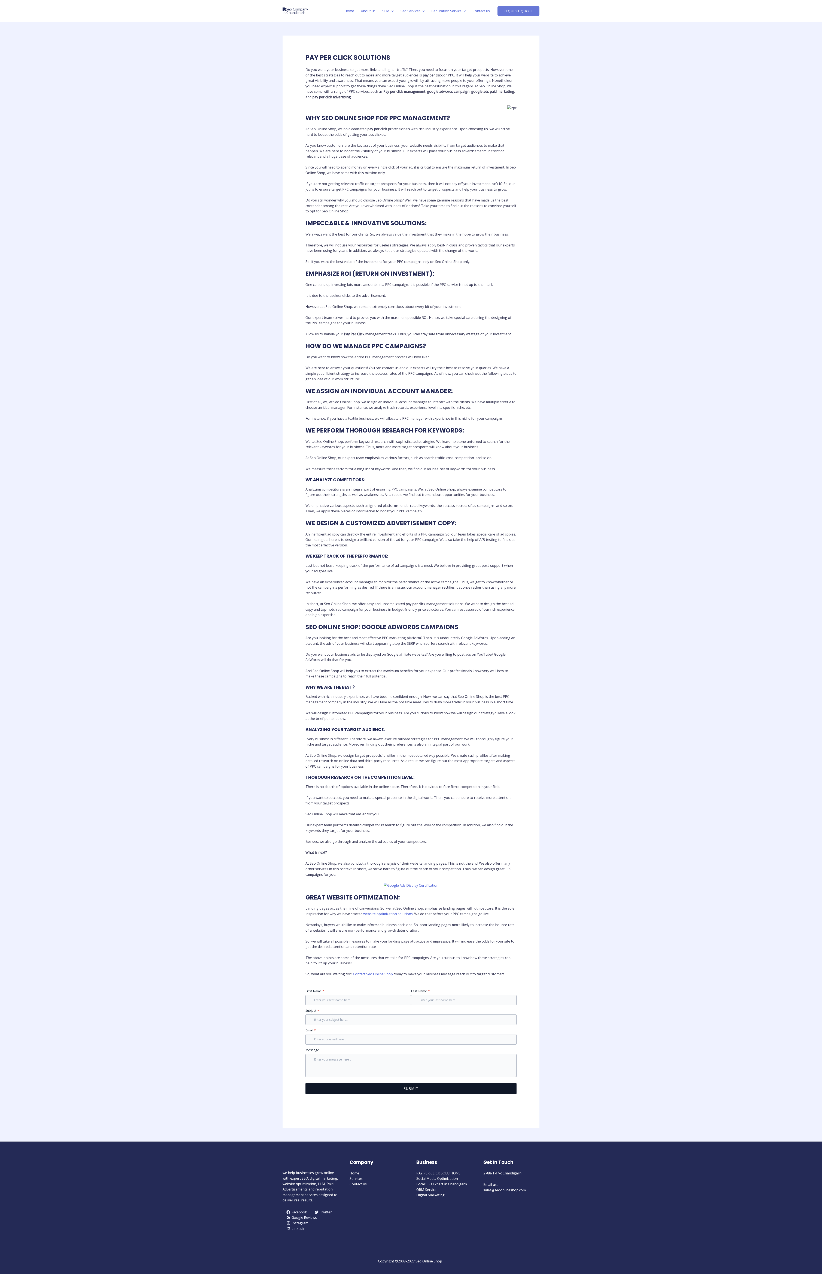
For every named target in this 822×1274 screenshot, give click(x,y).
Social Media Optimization (437, 1178)
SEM (385, 11)
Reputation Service (446, 11)
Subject (312, 1010)
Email (310, 1030)
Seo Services (410, 11)
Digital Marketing (430, 1195)
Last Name (420, 991)
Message (312, 1050)
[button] (391, 11)
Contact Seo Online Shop (373, 974)
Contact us (481, 11)
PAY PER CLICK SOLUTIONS (438, 1173)
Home (349, 11)
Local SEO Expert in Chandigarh (441, 1184)
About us (368, 11)
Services (356, 1178)
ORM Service (426, 1189)
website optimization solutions (388, 913)
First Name (314, 991)
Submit (411, 1088)
